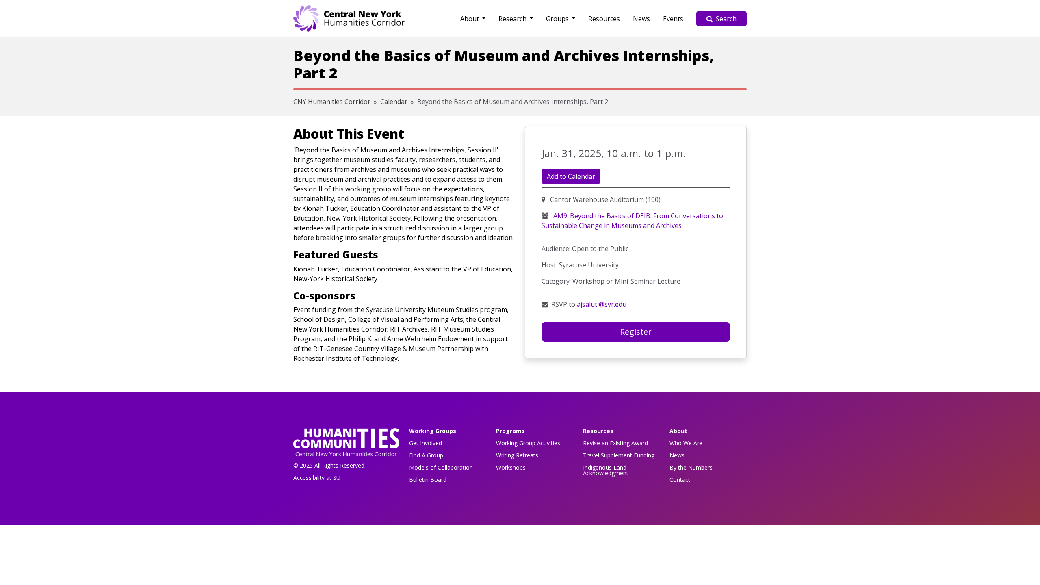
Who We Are (686, 443)
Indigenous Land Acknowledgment (605, 470)
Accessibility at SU (316, 477)
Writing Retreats (517, 455)
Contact (680, 479)
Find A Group (426, 455)
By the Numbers (691, 467)
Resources (604, 18)
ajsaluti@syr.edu (601, 304)
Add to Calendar (571, 176)
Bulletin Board (427, 479)
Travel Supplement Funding (618, 455)
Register (636, 331)
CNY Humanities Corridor (331, 101)
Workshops (511, 467)
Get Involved (425, 443)
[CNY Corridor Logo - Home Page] (346, 444)
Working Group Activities (528, 443)
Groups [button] (558, 18)
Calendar (393, 101)
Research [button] (513, 18)
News (641, 18)
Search (726, 18)
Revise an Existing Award (615, 443)
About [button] (470, 18)
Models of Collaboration (441, 467)
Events (673, 18)
